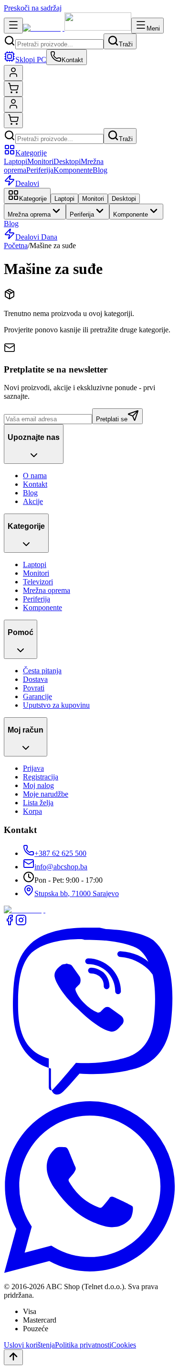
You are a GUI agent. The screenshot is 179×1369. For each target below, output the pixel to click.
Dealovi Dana (36, 237)
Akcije (33, 501)
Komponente (73, 170)
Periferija (39, 170)
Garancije (37, 696)
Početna (16, 245)
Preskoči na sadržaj (33, 8)
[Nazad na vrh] (13, 1357)
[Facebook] (9, 923)
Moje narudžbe (45, 794)
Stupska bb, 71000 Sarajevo (76, 893)
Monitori (40, 161)
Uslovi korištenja (29, 1345)
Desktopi (67, 161)
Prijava (33, 768)
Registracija (40, 777)
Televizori (38, 582)
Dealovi (27, 183)
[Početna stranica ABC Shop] (77, 28)
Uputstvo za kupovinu (56, 705)
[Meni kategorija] (13, 25)
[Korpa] (13, 89)
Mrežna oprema (29, 214)
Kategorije (31, 153)
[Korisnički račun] (13, 73)
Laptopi (15, 161)
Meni (153, 28)
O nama (35, 475)
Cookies (123, 1345)
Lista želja (38, 803)
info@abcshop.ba (60, 867)
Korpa (32, 811)
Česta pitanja (42, 671)
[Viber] (89, 1097)
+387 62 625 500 (60, 853)
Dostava (35, 679)
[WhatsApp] (89, 1270)
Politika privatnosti (83, 1345)
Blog (100, 170)
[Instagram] (21, 923)
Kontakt (35, 484)
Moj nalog (38, 785)
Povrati (33, 688)
